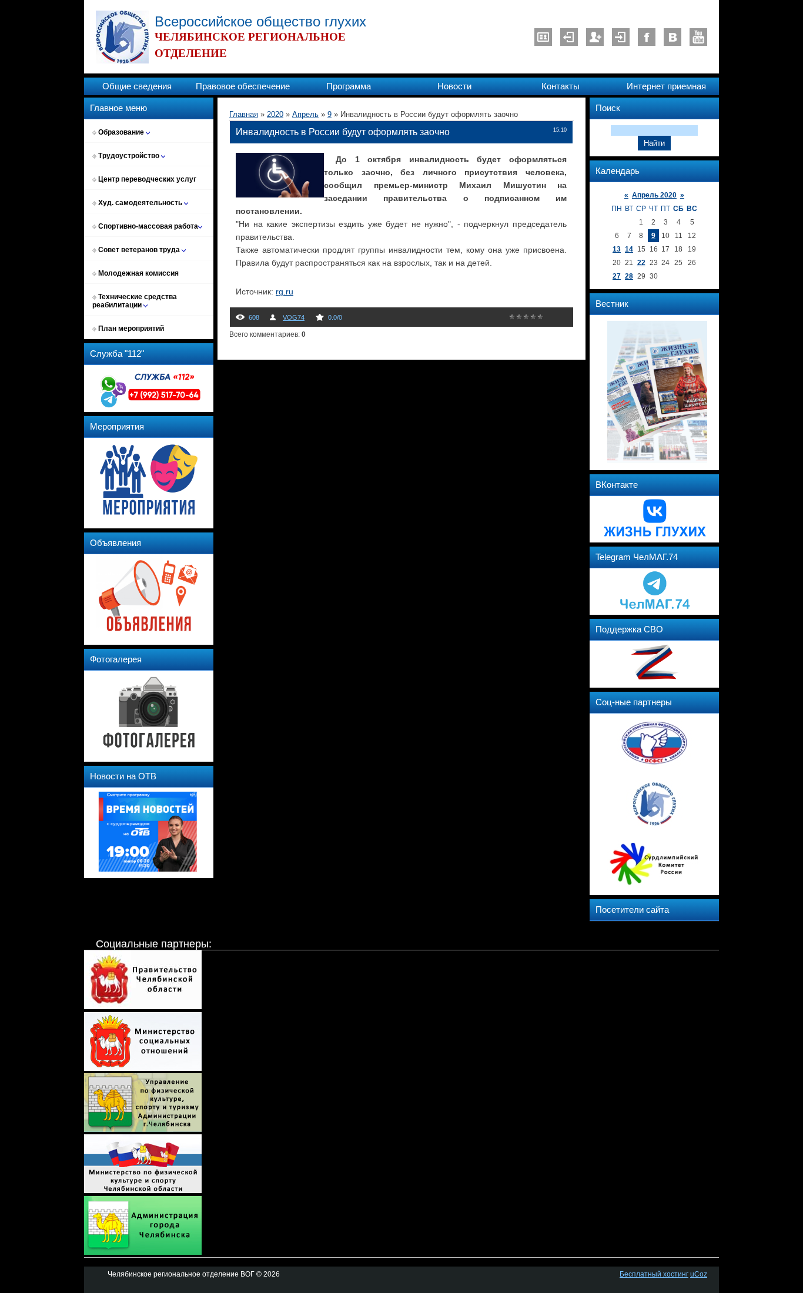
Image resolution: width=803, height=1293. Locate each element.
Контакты (560, 86)
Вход (621, 37)
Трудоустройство (128, 156)
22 (641, 263)
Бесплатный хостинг (654, 1274)
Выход (569, 37)
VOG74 (294, 317)
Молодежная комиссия (137, 273)
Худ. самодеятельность (140, 203)
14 (629, 249)
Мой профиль (543, 37)
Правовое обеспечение (243, 86)
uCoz (698, 1274)
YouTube (698, 37)
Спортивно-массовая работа (147, 226)
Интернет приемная (666, 86)
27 (617, 276)
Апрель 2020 (654, 195)
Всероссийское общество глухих (260, 21)
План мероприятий (130, 328)
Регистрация (595, 37)
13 (617, 249)
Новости (454, 86)
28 (629, 276)
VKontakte (672, 37)
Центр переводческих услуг (146, 179)
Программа (348, 86)
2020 (275, 114)
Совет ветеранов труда (139, 250)
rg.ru (284, 291)
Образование (121, 132)
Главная (243, 114)
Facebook (646, 37)
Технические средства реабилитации (134, 301)
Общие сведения (137, 86)
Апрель (305, 114)
